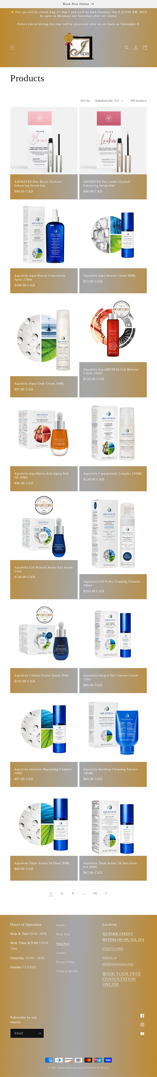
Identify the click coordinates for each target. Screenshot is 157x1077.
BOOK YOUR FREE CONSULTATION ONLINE (121, 979)
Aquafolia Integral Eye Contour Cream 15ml (110, 677)
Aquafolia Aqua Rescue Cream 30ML (109, 275)
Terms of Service (67, 971)
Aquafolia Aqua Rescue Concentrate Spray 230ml (39, 277)
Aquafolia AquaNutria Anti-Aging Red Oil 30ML (41, 475)
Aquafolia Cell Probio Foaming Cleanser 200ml (111, 583)
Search (60, 925)
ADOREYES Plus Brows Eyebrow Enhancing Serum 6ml (38, 183)
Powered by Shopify (98, 1067)
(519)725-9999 (112, 949)
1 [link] (51, 893)
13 (94, 893)
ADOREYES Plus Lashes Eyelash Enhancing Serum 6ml (106, 183)
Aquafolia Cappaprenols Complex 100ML (112, 473)
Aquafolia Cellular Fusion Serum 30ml (41, 675)
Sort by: (86, 100)
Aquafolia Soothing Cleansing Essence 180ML (110, 771)
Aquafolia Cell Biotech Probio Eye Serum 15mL (43, 569)
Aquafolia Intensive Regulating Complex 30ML (43, 771)
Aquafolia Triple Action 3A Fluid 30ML (42, 863)
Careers (61, 952)
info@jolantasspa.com (117, 964)
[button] (12, 47)
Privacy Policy (65, 962)
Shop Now (63, 943)
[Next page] (106, 893)
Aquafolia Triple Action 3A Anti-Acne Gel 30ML (110, 865)
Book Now (63, 934)
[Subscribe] (39, 1033)
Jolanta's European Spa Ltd (71, 1067)
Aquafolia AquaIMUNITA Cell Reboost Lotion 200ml (110, 371)
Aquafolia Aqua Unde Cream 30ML (39, 383)
